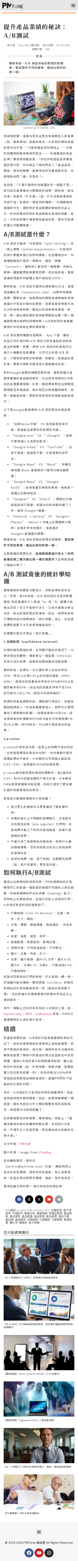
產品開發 (20, 1219)
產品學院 (15, 1216)
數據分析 (29, 1213)
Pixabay (45, 1152)
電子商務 (34, 1222)
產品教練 (27, 1216)
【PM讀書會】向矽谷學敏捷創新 (21, 1513)
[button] (73, 5)
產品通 (9, 1219)
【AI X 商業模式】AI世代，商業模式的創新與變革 (31, 1277)
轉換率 (23, 1222)
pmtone (38, 1210)
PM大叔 (25, 1144)
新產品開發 (55, 1213)
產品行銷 (64, 1216)
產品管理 (39, 1216)
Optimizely (13, 1014)
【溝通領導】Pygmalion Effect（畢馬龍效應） (30, 1420)
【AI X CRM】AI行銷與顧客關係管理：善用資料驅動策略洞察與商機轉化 (38, 1325)
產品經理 (51, 1216)
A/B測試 (10, 1210)
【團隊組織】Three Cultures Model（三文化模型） (32, 1373)
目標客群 (32, 1219)
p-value (21, 1210)
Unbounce (43, 1014)
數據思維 (42, 1213)
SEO (47, 1210)
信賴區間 (56, 1210)
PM (30, 1210)
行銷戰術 (44, 1219)
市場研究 (17, 1213)
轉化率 (14, 1222)
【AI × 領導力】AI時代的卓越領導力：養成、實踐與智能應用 (37, 1466)
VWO (28, 1014)
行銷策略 (57, 1219)
